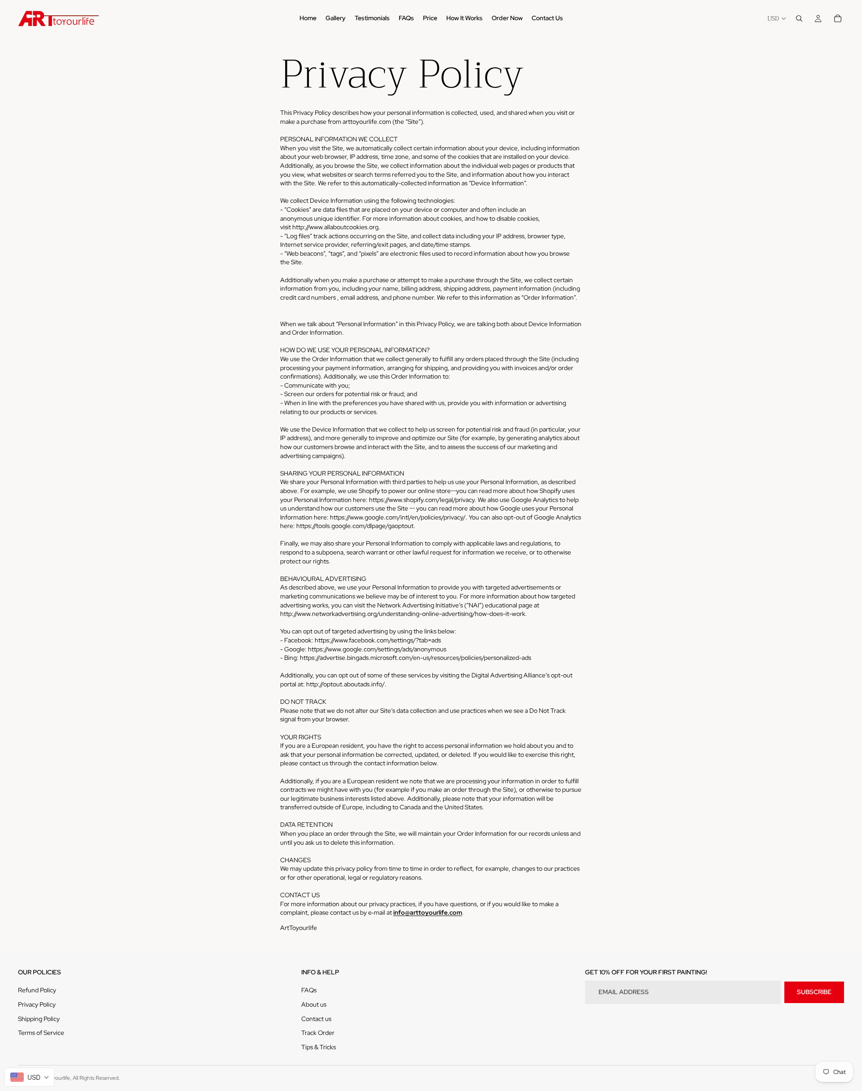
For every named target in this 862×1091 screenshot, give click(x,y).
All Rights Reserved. (96, 1078)
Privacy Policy (37, 1004)
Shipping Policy (39, 1019)
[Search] (799, 18)
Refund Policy (37, 990)
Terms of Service (41, 1033)
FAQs (309, 990)
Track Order (317, 1033)
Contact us (316, 1019)
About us (313, 1004)
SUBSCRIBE (814, 992)
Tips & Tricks (318, 1047)
